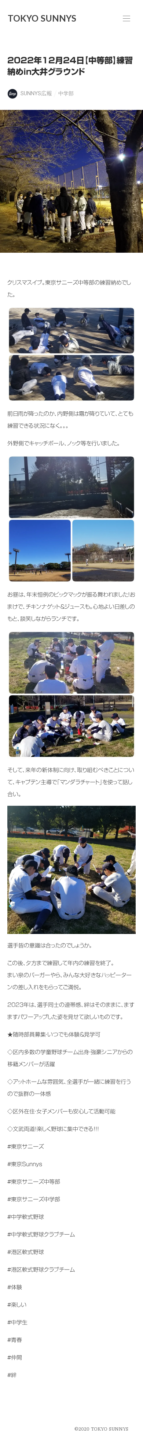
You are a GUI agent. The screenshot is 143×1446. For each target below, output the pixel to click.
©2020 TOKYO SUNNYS (101, 1429)
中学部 (66, 93)
